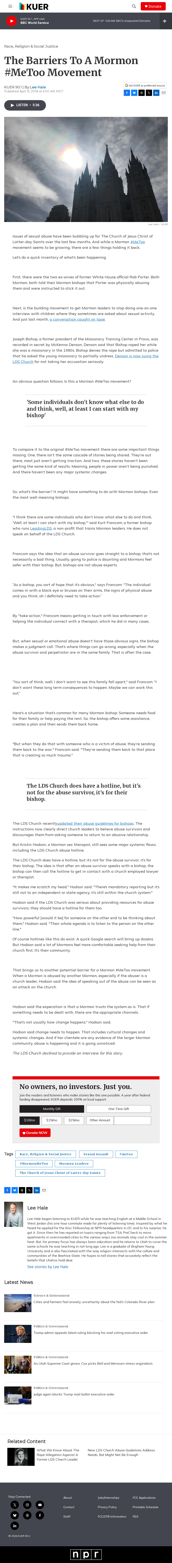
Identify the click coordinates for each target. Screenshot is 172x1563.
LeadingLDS (41, 528)
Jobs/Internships (108, 1498)
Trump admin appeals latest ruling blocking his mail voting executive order (91, 1333)
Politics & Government (51, 1326)
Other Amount (100, 1120)
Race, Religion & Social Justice (31, 46)
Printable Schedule (145, 1507)
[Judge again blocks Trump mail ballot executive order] (17, 1395)
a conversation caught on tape (77, 319)
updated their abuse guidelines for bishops (95, 823)
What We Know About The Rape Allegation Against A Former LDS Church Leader (58, 1454)
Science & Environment (52, 1295)
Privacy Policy (107, 1507)
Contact (68, 1507)
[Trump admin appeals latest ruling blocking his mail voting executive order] (17, 1334)
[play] (11, 21)
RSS (135, 1516)
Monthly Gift (52, 1109)
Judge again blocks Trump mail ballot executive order (74, 1394)
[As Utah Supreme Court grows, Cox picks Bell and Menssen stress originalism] (17, 1365)
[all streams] (166, 21)
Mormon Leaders (74, 1163)
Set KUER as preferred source (146, 85)
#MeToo (137, 241)
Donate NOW (36, 1133)
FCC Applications (144, 1498)
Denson (121, 356)
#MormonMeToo (34, 1163)
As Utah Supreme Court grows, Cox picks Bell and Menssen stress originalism (93, 1363)
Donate (155, 6)
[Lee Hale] (13, 1214)
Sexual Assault (96, 1154)
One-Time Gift (118, 1109)
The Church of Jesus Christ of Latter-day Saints (60, 1173)
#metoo (126, 1154)
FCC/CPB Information (112, 1516)
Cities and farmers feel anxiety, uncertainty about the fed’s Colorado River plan (94, 1302)
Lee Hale (38, 87)
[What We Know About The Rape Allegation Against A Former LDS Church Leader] (21, 1457)
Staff (66, 1516)
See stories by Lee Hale (47, 1266)
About (67, 1498)
